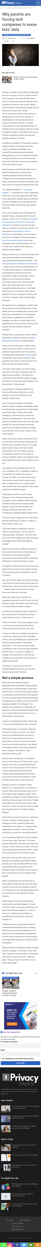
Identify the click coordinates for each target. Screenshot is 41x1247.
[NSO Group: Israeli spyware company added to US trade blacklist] (5, 1128)
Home (10, 1220)
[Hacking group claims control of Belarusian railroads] (5, 1196)
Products (19, 1226)
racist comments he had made (14, 240)
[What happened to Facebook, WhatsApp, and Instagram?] (5, 1186)
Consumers (19, 1229)
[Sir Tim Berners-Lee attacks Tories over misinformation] (5, 1206)
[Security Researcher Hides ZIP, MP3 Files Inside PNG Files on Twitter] (5, 1118)
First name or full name (9, 1042)
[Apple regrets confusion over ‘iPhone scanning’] (5, 1147)
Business (26, 1220)
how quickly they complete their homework (19, 264)
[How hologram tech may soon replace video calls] (5, 1167)
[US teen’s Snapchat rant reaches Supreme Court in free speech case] (5, 1108)
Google (28, 355)
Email (3, 1050)
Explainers (18, 1223)
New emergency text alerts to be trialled (25, 1155)
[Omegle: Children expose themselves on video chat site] (7, 79)
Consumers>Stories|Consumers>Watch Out (16, 34)
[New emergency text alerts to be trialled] (5, 1157)
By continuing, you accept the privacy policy (18, 1058)
